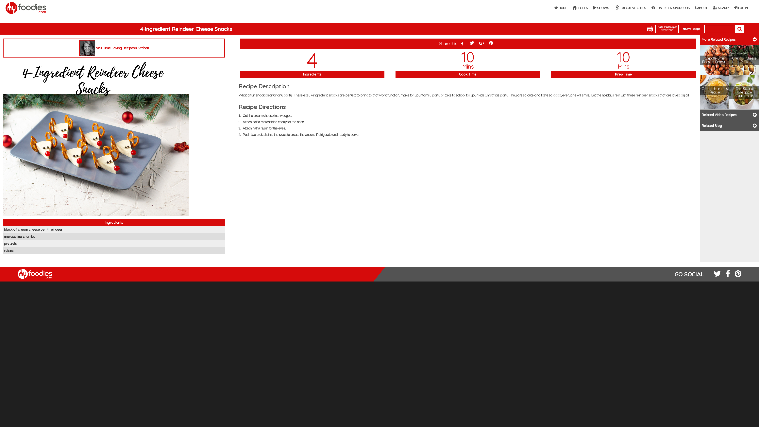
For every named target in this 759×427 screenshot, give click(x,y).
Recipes (582, 8)
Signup (723, 8)
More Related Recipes (718, 39)
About (701, 8)
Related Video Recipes (719, 114)
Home (562, 8)
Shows (602, 8)
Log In (742, 8)
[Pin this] (491, 44)
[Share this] (462, 44)
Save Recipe (692, 29)
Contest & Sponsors (672, 8)
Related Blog (712, 125)
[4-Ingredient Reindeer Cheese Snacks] (96, 139)
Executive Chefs (633, 8)
